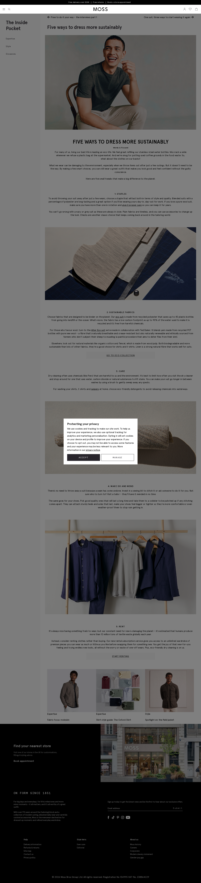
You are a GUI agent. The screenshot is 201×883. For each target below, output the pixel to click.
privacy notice (93, 449)
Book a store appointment (119, 2)
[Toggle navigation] (4, 9)
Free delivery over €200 (78, 2)
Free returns (98, 2)
